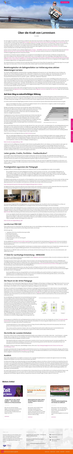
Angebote (48, 2)
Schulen (42, 2)
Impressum (47, 451)
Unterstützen (55, 2)
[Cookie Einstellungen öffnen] (2, 452)
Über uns (35, 2)
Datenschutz (52, 451)
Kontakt (57, 451)
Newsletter (62, 451)
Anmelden (68, 451)
